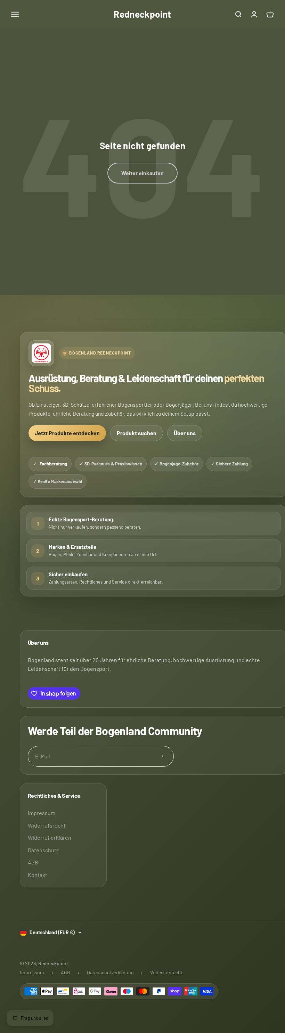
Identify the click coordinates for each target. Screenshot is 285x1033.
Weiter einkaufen (142, 173)
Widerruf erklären (49, 837)
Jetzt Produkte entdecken (67, 433)
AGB (33, 862)
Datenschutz (43, 850)
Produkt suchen (136, 433)
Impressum (41, 813)
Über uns (185, 433)
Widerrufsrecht (47, 825)
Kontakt (37, 874)
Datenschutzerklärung (110, 972)
